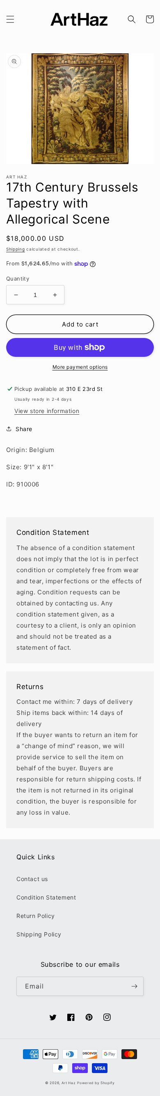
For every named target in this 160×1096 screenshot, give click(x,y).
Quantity (17, 278)
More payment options (80, 367)
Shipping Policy (39, 934)
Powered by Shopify (96, 1083)
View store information (46, 410)
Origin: (17, 450)
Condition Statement (46, 897)
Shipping (15, 249)
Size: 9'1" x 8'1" (29, 467)
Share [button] (24, 428)
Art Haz (69, 1083)
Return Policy (35, 915)
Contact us (32, 878)
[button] (10, 19)
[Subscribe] (134, 986)
